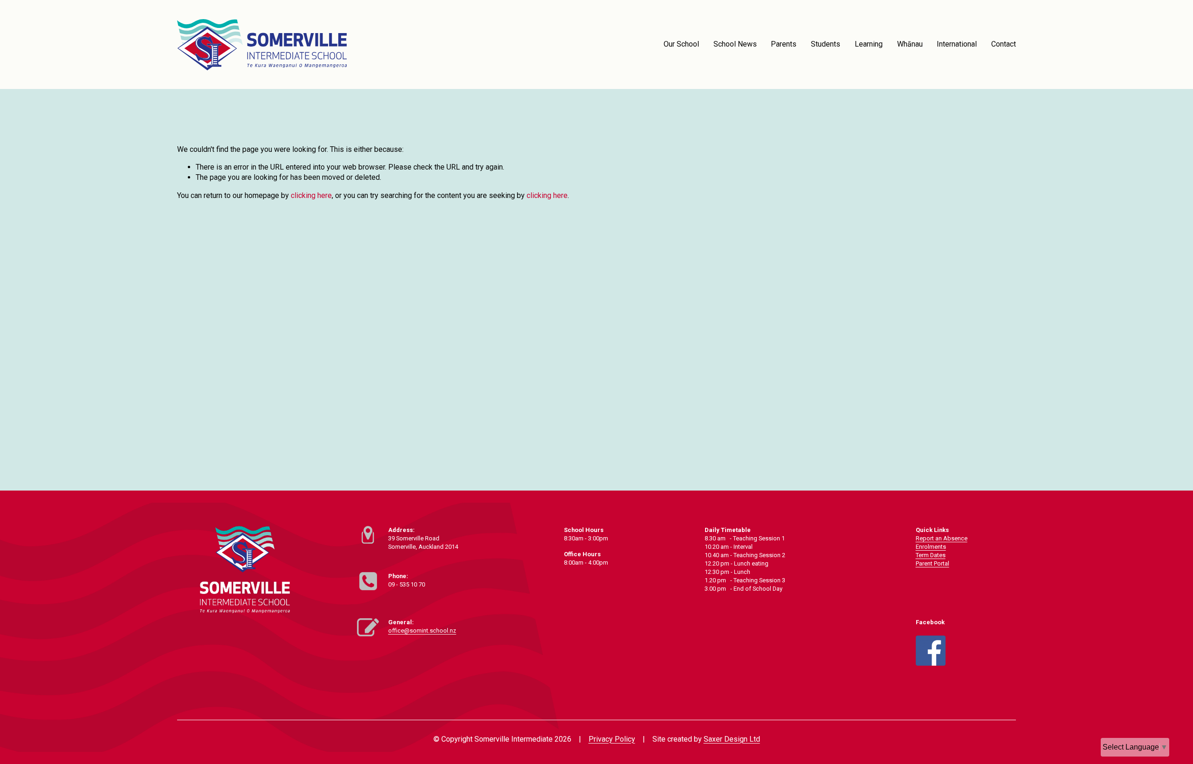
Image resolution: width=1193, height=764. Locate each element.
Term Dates (931, 555)
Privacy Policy (612, 739)
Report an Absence (941, 538)
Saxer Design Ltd (732, 739)
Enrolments (931, 546)
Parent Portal (932, 563)
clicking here (311, 195)
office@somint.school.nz (422, 630)
